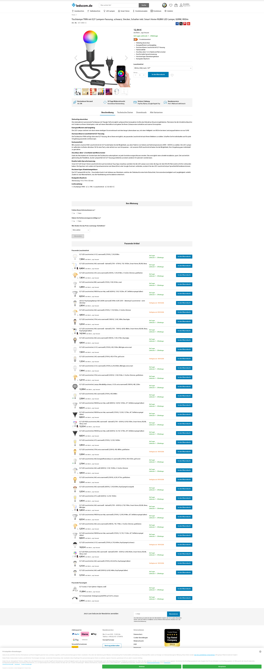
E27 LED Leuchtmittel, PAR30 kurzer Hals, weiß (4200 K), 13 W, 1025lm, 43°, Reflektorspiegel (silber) (111, 291)
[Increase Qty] (144, 75)
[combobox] (119, 5)
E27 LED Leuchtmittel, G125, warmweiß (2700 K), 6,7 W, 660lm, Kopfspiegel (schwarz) (106, 542)
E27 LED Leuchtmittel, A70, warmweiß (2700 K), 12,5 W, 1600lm (99, 440)
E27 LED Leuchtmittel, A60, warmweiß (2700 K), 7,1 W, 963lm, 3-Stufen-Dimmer (105, 310)
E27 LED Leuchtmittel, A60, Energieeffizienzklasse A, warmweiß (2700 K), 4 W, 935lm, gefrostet (109, 459)
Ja (74, 213)
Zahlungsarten (77, 630)
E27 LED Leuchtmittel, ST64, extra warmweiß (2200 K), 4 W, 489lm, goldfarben (104, 449)
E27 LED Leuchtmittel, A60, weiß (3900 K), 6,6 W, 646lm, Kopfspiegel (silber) (103, 570)
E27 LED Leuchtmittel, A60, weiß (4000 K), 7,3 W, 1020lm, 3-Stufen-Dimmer (103, 468)
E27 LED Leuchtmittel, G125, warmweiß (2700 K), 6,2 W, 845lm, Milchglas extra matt (106, 366)
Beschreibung (107, 113)
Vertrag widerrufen (112, 646)
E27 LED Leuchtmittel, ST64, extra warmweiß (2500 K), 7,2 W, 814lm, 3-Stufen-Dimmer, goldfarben (111, 375)
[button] (76, 57)
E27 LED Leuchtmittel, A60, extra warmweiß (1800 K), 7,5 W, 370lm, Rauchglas (104, 338)
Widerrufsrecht (139, 641)
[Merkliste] (170, 5)
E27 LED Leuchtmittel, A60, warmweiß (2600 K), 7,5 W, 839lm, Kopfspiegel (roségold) (106, 487)
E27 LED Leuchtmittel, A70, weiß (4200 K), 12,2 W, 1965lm (97, 496)
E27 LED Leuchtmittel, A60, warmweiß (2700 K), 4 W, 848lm (98, 394)
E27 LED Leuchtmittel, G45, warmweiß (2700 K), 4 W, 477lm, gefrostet (101, 357)
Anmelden (186, 4)
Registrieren (186, 6)
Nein (79, 213)
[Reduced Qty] (136, 75)
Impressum (137, 647)
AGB (135, 644)
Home (73, 15)
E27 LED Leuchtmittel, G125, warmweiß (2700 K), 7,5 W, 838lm (99, 254)
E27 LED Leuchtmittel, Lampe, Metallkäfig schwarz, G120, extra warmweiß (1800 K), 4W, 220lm (109, 384)
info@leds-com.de (153, 619)
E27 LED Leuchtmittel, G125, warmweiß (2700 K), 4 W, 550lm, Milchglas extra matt (105, 347)
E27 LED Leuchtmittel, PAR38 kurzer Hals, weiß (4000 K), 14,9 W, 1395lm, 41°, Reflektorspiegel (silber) (111, 403)
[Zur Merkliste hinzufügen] (172, 74)
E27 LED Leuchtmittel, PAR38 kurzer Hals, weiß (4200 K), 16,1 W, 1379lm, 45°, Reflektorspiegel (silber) (111, 431)
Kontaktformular (108, 640)
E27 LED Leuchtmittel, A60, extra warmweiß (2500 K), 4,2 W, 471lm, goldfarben (104, 477)
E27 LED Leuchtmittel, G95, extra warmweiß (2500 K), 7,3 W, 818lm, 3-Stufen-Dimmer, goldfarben (111, 273)
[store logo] (82, 5)
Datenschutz (138, 634)
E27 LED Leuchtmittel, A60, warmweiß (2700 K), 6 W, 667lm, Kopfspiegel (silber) (104, 561)
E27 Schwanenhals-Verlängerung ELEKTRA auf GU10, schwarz (99, 596)
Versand (146, 33)
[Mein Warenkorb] (176, 5)
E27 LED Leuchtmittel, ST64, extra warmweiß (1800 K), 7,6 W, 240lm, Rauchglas (104, 319)
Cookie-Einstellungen (141, 638)
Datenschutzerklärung (140, 621)
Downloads (141, 113)
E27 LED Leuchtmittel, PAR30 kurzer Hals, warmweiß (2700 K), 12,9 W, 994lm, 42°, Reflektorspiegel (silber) (113, 515)
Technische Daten (125, 113)
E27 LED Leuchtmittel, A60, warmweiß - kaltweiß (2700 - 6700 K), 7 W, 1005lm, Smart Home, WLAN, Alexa (113, 264)
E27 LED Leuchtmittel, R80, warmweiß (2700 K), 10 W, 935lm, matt (100, 282)
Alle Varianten (156, 113)
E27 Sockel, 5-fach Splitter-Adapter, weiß (92, 587)
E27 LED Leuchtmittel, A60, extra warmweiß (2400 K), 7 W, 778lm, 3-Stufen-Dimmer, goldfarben (110, 524)
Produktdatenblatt (145, 39)
